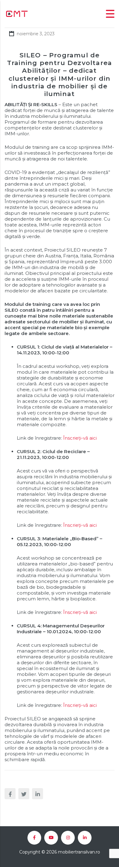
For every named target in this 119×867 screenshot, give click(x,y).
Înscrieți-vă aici (80, 438)
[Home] (17, 13)
